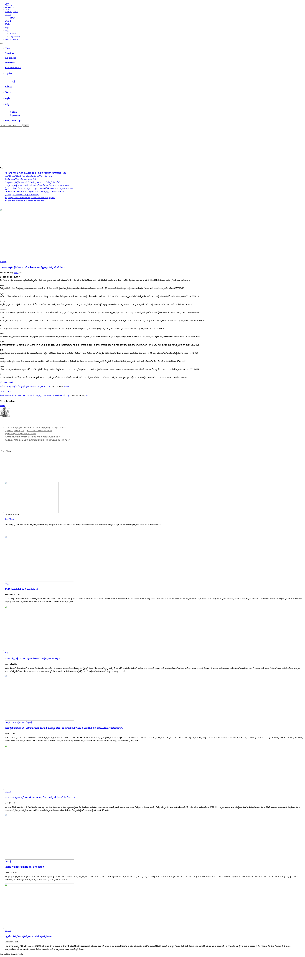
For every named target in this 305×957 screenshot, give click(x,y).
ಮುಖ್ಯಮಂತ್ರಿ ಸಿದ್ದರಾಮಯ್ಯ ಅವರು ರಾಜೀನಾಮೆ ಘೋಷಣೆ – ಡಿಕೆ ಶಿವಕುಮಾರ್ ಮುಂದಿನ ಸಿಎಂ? (37, 185)
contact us (8, 9)
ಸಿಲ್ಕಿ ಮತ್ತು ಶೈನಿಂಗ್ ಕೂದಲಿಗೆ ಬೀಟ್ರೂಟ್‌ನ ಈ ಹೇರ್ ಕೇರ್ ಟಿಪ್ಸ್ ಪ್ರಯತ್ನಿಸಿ (30, 198)
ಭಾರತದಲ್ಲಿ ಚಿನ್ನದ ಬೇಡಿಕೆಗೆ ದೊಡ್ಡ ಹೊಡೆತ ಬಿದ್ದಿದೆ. (22, 195)
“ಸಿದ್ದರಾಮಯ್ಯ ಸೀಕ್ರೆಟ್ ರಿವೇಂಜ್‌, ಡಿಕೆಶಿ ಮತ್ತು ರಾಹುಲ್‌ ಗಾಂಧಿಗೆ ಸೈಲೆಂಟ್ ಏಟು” (32, 182)
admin (16, 273)
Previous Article (6, 382)
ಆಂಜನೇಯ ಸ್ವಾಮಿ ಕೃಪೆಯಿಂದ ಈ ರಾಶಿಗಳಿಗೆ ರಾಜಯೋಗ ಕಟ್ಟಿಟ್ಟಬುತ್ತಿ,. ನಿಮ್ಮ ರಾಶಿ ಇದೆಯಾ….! (32, 267)
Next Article (5, 391)
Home (7, 3)
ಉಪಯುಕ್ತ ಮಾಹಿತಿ (11, 12)
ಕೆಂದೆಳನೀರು (9, 519)
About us (8, 5)
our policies (9, 7)
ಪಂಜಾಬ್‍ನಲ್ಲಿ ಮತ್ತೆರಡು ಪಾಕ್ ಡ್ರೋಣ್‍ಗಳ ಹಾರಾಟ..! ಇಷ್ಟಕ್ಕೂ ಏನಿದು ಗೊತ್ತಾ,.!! (32, 658)
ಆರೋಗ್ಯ (8, 21)
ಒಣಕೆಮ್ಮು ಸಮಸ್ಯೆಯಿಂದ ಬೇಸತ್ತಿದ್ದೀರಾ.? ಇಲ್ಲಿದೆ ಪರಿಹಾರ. (24, 867)
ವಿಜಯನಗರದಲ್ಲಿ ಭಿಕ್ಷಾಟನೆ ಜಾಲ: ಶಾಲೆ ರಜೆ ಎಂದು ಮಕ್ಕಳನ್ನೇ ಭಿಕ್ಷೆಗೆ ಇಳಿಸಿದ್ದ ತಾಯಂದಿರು (35, 173)
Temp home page (11, 39)
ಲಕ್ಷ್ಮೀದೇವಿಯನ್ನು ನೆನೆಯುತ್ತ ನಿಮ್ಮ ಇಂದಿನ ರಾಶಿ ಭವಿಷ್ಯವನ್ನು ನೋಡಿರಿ (28, 936)
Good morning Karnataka (9, 163)
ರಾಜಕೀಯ (13, 33)
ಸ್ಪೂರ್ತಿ (7, 27)
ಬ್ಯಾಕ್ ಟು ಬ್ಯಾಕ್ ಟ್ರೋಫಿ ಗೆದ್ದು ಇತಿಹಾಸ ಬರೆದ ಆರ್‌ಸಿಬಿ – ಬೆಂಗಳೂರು (28, 176)
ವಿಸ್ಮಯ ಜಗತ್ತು (15, 36)
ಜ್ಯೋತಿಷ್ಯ (8, 15)
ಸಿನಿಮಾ (7, 24)
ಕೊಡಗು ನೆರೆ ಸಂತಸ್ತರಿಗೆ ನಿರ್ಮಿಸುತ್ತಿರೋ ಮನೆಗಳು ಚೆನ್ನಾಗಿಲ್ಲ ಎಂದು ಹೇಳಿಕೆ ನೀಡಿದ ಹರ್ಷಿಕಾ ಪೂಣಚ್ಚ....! (35, 395)
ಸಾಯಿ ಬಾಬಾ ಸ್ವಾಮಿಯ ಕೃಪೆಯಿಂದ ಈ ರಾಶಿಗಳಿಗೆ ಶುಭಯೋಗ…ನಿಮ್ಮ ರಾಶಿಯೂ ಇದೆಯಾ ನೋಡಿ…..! (40, 797)
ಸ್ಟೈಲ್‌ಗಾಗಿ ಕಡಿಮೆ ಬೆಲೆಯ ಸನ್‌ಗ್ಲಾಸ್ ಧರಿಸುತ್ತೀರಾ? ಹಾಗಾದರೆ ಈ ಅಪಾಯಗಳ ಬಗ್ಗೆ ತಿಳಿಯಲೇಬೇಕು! (39, 188)
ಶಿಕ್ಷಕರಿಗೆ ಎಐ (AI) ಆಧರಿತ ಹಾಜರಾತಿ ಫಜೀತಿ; (20, 179)
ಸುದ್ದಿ (6, 30)
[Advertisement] (152, 144)
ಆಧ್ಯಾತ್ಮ (12, 18)
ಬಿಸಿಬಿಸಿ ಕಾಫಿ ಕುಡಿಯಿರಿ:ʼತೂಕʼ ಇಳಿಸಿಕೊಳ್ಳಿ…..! (21, 589)
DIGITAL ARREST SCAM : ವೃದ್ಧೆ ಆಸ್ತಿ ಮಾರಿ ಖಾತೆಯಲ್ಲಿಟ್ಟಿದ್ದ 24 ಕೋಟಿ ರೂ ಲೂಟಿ (34, 191)
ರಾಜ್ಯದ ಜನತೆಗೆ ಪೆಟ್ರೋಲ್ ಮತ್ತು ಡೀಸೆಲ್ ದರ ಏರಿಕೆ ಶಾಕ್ (24, 201)
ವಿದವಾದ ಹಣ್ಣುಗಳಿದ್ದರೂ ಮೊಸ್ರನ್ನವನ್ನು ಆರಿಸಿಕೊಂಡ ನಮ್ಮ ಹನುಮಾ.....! (25, 386)
